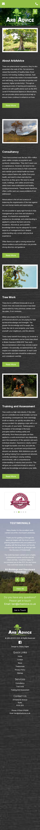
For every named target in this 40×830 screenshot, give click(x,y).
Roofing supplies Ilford (10, 807)
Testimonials (20, 666)
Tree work (20, 686)
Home (20, 656)
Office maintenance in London (13, 790)
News (20, 663)
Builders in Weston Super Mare (24, 773)
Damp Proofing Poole (10, 760)
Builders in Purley (31, 720)
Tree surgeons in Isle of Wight (13, 784)
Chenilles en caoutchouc (21, 810)
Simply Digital (24, 646)
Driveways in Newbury (10, 763)
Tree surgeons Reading (11, 757)
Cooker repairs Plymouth (11, 800)
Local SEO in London (27, 787)
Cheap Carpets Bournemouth (13, 733)
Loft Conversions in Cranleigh (13, 747)
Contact (20, 660)
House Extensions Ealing (25, 797)
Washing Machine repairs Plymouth (15, 804)
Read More (11, 105)
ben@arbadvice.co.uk (23, 604)
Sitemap (20, 673)
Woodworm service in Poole (12, 770)
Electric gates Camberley (11, 794)
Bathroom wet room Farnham (13, 736)
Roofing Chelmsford (27, 757)
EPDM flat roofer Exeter (11, 743)
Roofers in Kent (27, 794)
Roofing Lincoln (23, 760)
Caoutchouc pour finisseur (21, 817)
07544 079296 (22, 710)
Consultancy (20, 683)
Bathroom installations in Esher (13, 780)
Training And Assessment (20, 690)
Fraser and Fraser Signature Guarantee (16, 753)
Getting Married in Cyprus (11, 726)
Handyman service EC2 (11, 787)
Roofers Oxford (28, 770)
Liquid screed (7, 773)
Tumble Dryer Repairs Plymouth (13, 740)
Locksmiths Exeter (9, 814)
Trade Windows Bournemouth (13, 750)
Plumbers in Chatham (10, 777)
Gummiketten (7, 810)
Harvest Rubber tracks (27, 807)
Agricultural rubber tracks (25, 814)
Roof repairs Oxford (9, 797)
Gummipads (7, 817)
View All (20, 589)
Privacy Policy (20, 670)
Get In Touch (20, 610)
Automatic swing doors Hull (12, 730)
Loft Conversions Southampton (13, 720)
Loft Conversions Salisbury (12, 723)
